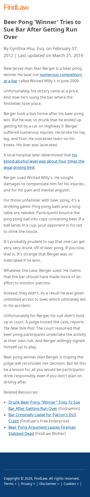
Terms (9, 483)
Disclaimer (47, 483)
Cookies (70, 483)
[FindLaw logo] (18, 7)
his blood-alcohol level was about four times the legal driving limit (44, 161)
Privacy (26, 483)
